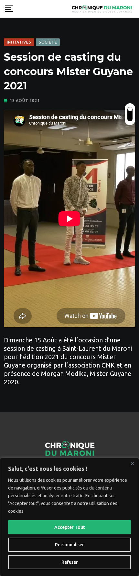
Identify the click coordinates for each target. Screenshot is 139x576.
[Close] (132, 463)
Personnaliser (69, 544)
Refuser (69, 562)
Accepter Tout (69, 527)
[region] (69, 517)
